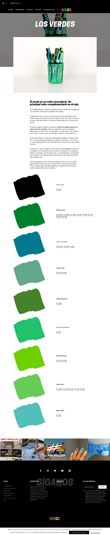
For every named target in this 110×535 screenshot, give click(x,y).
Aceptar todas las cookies (79, 532)
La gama (10, 9)
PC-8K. (64, 272)
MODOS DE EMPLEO (8, 493)
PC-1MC (73, 214)
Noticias (38, 9)
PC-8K (58, 217)
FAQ (4, 500)
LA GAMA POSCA (8, 486)
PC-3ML (59, 303)
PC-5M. (72, 246)
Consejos (30, 9)
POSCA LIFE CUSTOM (9, 498)
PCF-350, (59, 246)
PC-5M (84, 214)
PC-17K (64, 217)
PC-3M (58, 189)
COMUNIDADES (7, 495)
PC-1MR (66, 214)
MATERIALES (6, 491)
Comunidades (20, 9)
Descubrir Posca (49, 9)
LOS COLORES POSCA (9, 488)
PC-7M (90, 214)
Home (50, 16)
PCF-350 (59, 214)
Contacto (59, 486)
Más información (95, 532)
